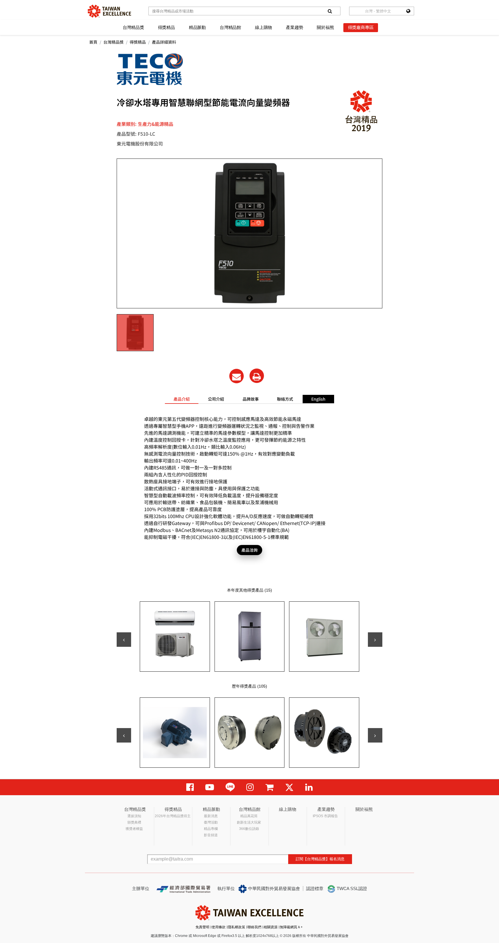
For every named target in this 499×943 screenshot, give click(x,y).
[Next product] (375, 639)
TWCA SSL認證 (351, 888)
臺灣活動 (211, 822)
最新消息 (211, 816)
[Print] (257, 376)
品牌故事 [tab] (251, 399)
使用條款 (219, 927)
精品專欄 (211, 828)
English (318, 399)
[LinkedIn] (309, 787)
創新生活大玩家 (249, 822)
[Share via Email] (236, 376)
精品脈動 (197, 27)
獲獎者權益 (134, 828)
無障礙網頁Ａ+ (291, 927)
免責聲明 (202, 927)
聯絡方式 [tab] (285, 399)
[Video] (209, 787)
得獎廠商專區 (361, 27)
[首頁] (109, 11)
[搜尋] (330, 11)
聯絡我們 (254, 927)
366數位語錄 (249, 828)
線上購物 (263, 27)
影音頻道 (211, 835)
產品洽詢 (249, 550)
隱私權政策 (236, 927)
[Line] (230, 787)
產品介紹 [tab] (182, 399)
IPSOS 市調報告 (325, 816)
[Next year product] (375, 735)
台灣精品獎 (133, 27)
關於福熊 (325, 27)
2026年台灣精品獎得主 (173, 816)
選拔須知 (134, 816)
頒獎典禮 (134, 822)
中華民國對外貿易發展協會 (273, 888)
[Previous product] (124, 639)
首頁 (93, 42)
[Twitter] (289, 787)
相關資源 (271, 927)
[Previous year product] (124, 735)
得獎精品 (166, 27)
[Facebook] (190, 787)
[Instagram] (250, 787)
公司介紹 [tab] (216, 399)
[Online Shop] (269, 787)
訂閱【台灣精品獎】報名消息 (320, 859)
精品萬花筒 (249, 816)
